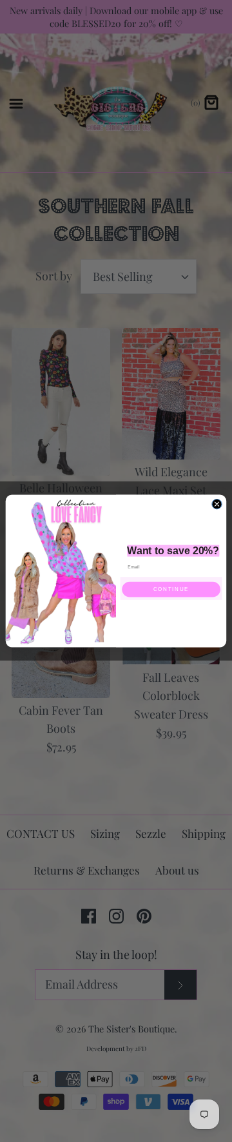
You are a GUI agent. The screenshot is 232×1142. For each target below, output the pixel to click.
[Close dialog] (217, 503)
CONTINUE (171, 589)
